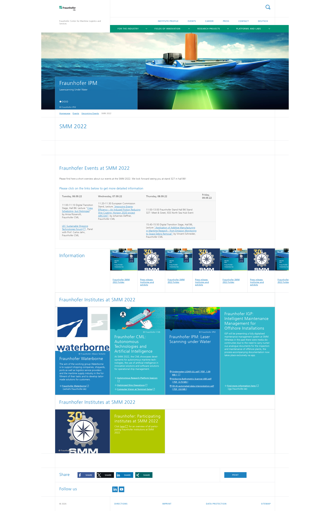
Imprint (166, 504)
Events (192, 21)
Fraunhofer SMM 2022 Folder (121, 280)
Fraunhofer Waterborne (74, 386)
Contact (243, 21)
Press (226, 21)
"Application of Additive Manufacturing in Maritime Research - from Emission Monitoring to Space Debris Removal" (171, 230)
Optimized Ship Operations (131, 385)
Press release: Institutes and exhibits (147, 282)
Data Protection (216, 504)
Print (235, 475)
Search (268, 7)
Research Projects (208, 29)
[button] (60, 101)
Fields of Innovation (167, 29)
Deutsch (263, 21)
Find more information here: (241, 386)
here (122, 426)
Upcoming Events (90, 113)
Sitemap (266, 504)
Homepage (64, 113)
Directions (121, 504)
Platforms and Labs (248, 29)
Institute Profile (168, 21)
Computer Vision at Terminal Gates (134, 389)
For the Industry (128, 29)
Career (209, 21)
